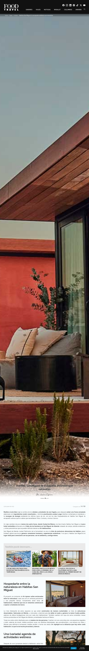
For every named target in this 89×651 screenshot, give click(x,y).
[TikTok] (77, 5)
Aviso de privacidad (82, 648)
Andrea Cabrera (46, 495)
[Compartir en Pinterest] (84, 506)
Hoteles (16, 15)
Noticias (47, 9)
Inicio (6, 15)
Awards (79, 9)
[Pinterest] (74, 5)
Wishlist (57, 9)
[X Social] (81, 5)
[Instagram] (67, 5)
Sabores (29, 9)
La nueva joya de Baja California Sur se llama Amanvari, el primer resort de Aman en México (69, 571)
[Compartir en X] (81, 506)
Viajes (38, 9)
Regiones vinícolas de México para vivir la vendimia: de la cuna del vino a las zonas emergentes (43, 571)
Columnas (68, 9)
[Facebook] (63, 5)
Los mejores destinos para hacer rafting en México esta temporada (17, 570)
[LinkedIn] (70, 5)
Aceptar (74, 648)
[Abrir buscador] (84, 9)
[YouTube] (84, 5)
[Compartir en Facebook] (83, 506)
